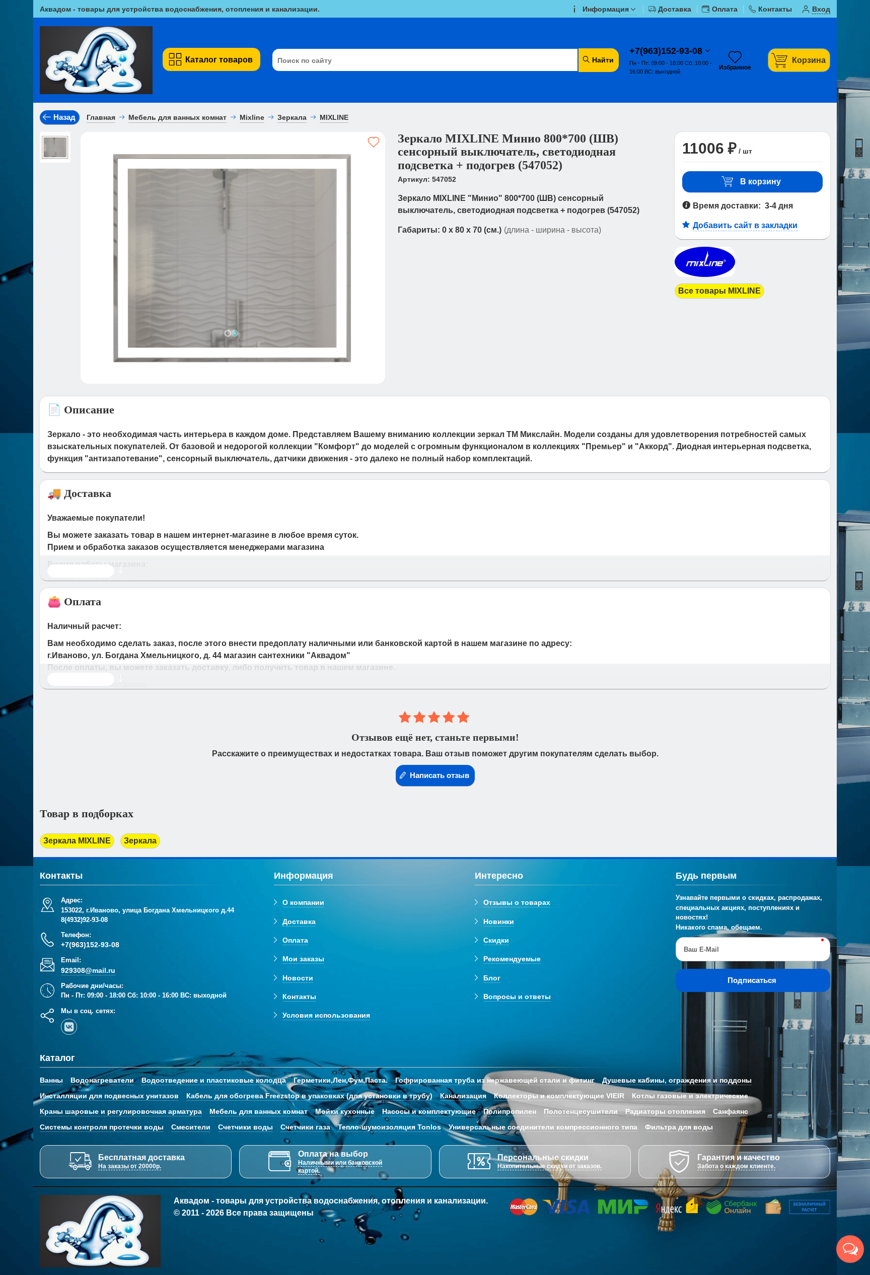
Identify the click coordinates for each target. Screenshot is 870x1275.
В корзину (760, 181)
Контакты (299, 997)
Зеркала (140, 840)
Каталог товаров (219, 59)
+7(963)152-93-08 (667, 51)
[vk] (69, 1027)
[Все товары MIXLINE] (705, 277)
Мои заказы (303, 959)
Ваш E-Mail (701, 949)
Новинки (498, 921)
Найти (602, 60)
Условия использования (326, 1015)
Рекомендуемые (512, 959)
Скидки (496, 940)
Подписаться (752, 980)
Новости (297, 978)
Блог (491, 978)
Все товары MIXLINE (719, 291)
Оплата (295, 940)
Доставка (299, 921)
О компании (303, 902)
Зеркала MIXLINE (77, 840)
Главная (101, 117)
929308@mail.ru (88, 970)
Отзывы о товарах (516, 902)
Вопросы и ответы (517, 997)
